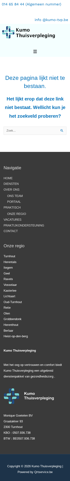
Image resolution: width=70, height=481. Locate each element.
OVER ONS (11, 189)
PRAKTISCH (12, 207)
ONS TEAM (15, 196)
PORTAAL (14, 201)
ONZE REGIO (16, 214)
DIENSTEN (11, 184)
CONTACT (11, 231)
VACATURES (12, 219)
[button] (35, 51)
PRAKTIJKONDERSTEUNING (24, 225)
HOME (8, 178)
